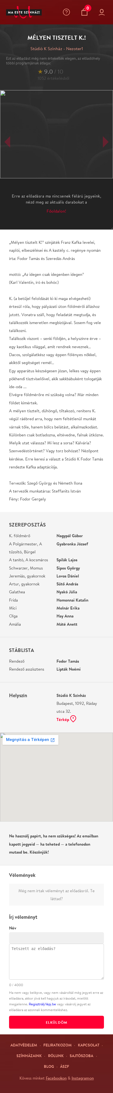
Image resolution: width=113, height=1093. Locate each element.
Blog (49, 1066)
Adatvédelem (23, 1045)
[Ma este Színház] (24, 12)
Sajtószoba (81, 1055)
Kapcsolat (88, 1045)
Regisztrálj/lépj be (42, 1004)
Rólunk (56, 1055)
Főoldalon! (56, 211)
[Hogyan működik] (68, 12)
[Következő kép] (106, 142)
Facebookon (56, 1078)
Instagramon (83, 1078)
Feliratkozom (57, 1045)
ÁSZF (64, 1066)
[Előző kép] (7, 142)
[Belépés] (103, 12)
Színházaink (29, 1055)
